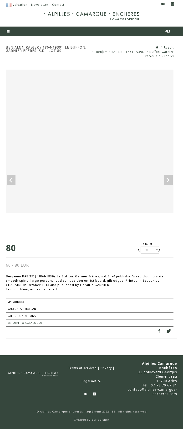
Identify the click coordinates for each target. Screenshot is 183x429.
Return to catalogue (25, 322)
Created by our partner (91, 419)
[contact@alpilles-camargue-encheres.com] (163, 4)
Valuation (20, 5)
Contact (58, 5)
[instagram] (172, 4)
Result (169, 47)
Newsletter (39, 5)
